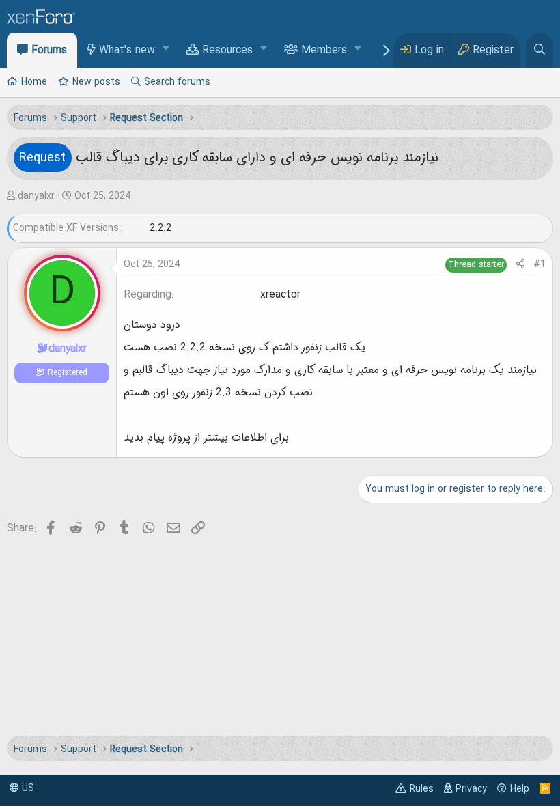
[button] (166, 49)
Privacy (471, 788)
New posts (96, 81)
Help (519, 788)
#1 (540, 264)
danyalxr (36, 196)
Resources (227, 50)
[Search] (539, 50)
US (26, 788)
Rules (422, 788)
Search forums (177, 81)
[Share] (520, 265)
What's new (127, 50)
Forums (49, 50)
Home (34, 81)
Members (324, 50)
